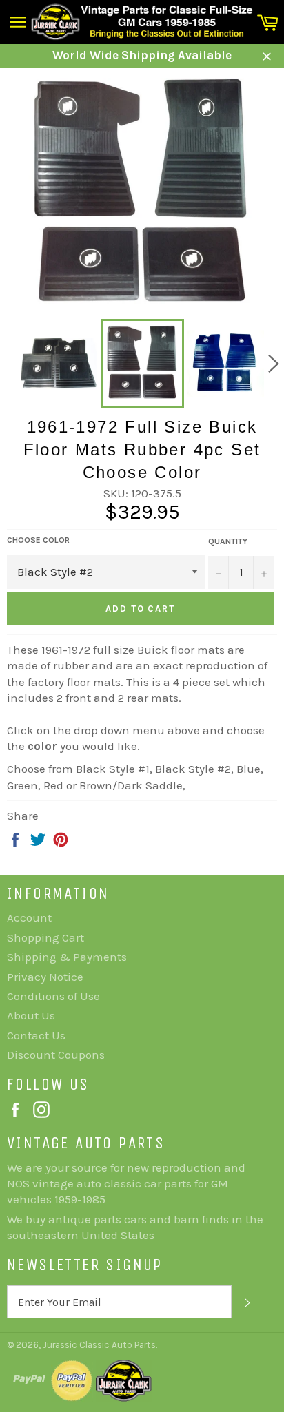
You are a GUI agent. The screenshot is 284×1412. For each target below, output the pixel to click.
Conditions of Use (53, 996)
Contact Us (36, 1035)
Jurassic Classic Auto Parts (99, 1345)
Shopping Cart (45, 937)
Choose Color (38, 540)
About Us (31, 1015)
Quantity (227, 541)
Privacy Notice (45, 977)
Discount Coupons (56, 1054)
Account (29, 917)
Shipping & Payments (67, 957)
